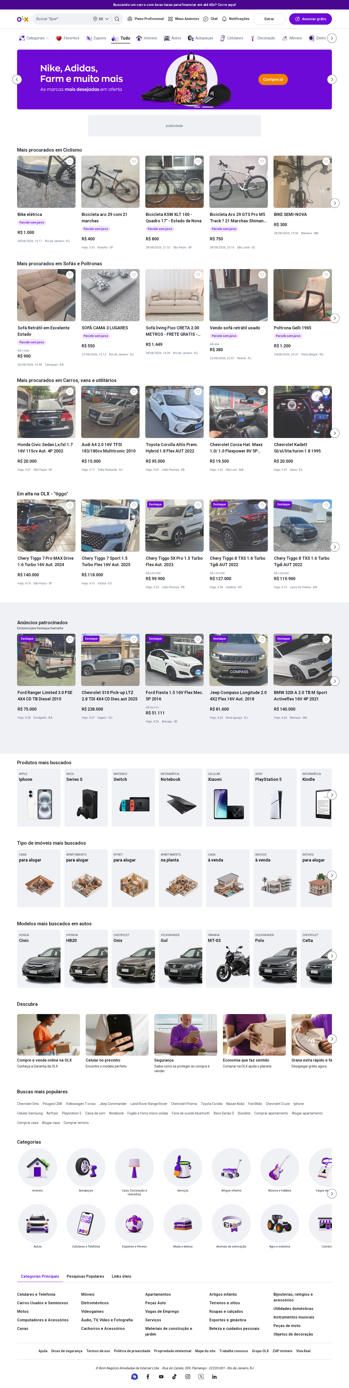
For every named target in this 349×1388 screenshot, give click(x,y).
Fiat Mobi (255, 1104)
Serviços (153, 1320)
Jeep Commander (113, 1104)
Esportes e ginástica (227, 1320)
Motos (23, 1311)
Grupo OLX (260, 1351)
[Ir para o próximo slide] (335, 203)
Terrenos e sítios (224, 1303)
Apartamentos (158, 1294)
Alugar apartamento (307, 1113)
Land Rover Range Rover (149, 1104)
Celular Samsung (30, 1113)
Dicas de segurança (66, 1351)
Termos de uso (98, 1351)
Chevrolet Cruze (278, 1104)
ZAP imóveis (282, 1351)
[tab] (40, 1276)
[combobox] (77, 19)
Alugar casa (51, 1123)
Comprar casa (27, 1123)
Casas (22, 1328)
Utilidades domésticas (293, 1308)
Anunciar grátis (314, 19)
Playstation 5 (71, 1113)
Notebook (116, 1113)
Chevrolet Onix (28, 1104)
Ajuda (42, 1351)
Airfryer (52, 1113)
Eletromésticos (95, 1303)
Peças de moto (287, 1325)
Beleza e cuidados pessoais (234, 1328)
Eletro (321, 38)
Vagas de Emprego (162, 1311)
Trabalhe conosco (233, 1351)
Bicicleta (244, 1113)
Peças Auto (155, 1303)
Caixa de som (95, 1113)
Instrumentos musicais (294, 1317)
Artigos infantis (223, 1294)
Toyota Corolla (211, 1104)
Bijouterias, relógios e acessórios (293, 1297)
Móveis (295, 38)
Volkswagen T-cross (81, 1104)
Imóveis (150, 38)
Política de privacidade (132, 1351)
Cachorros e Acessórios (103, 1328)
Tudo (125, 38)
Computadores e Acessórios (43, 1320)
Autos (176, 38)
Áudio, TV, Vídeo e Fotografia (107, 1320)
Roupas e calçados (226, 1311)
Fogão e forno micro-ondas (147, 1113)
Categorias (36, 38)
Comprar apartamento (271, 1113)
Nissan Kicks (235, 1104)
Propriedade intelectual (172, 1351)
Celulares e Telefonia (36, 1294)
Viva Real (303, 1351)
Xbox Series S (223, 1113)
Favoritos (71, 38)
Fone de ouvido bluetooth (191, 1113)
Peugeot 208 (52, 1104)
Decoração (266, 38)
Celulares (235, 38)
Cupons (100, 38)
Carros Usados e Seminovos (42, 1303)
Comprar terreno (76, 1123)
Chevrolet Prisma (184, 1104)
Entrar (269, 19)
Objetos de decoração (293, 1334)
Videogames (92, 1311)
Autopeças (204, 38)
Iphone (299, 1104)
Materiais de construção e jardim (168, 1331)
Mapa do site (205, 1351)
